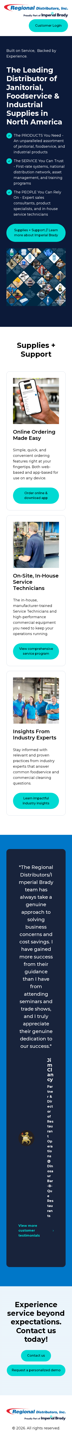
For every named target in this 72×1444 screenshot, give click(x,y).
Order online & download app (36, 495)
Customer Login (48, 25)
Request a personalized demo (36, 1370)
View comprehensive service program (36, 651)
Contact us (36, 1355)
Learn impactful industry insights (36, 800)
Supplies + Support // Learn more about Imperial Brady (36, 232)
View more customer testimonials (29, 1231)
